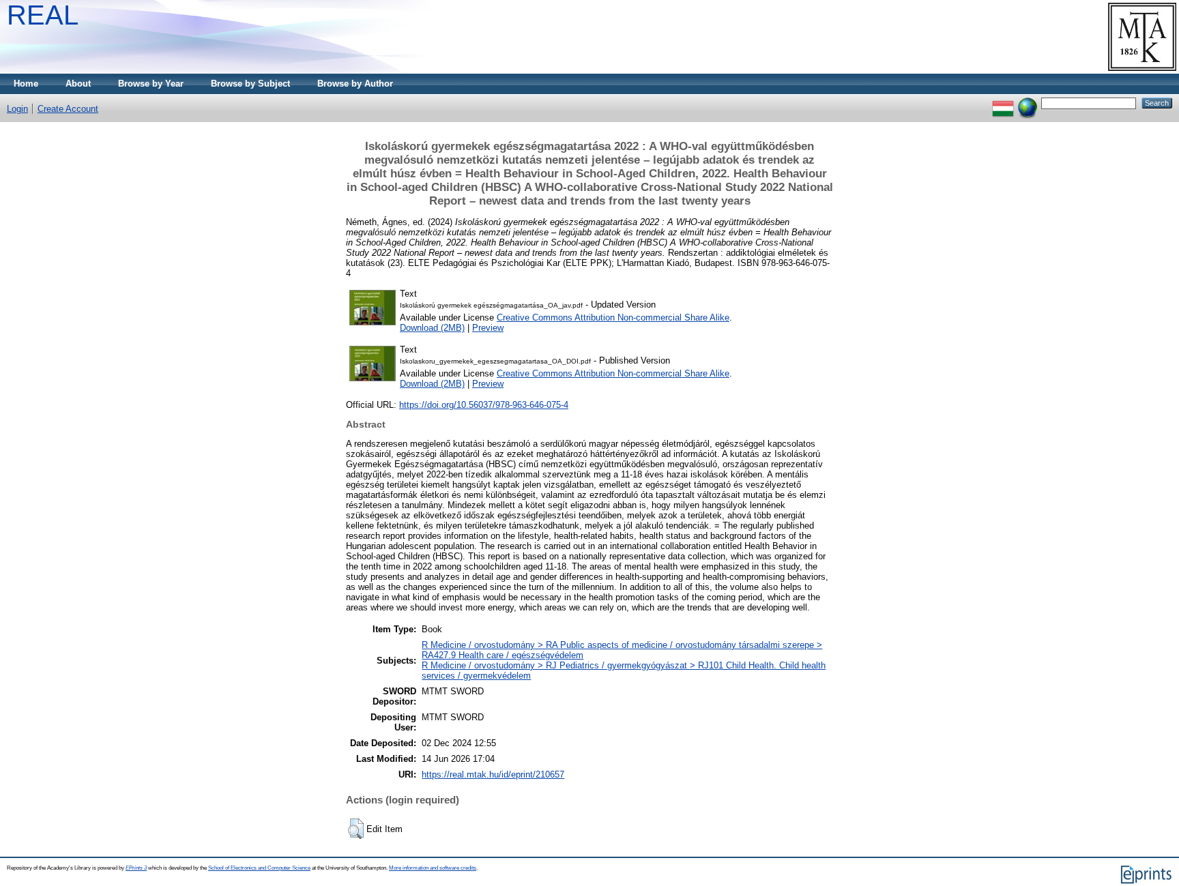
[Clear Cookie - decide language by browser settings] (1027, 103)
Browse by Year (151, 83)
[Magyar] (1003, 103)
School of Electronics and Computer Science (259, 868)
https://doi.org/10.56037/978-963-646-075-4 (483, 405)
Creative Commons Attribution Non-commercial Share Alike (613, 317)
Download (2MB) (432, 328)
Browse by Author (355, 83)
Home (26, 83)
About (78, 83)
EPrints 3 (136, 868)
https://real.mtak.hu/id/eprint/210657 (493, 774)
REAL (42, 15)
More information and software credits (432, 868)
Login (17, 109)
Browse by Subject (250, 83)
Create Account (68, 109)
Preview (488, 328)
